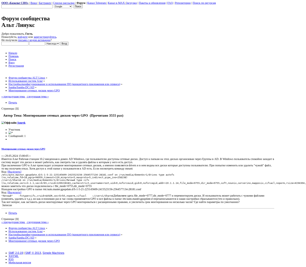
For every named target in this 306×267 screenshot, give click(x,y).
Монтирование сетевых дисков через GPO (23, 149)
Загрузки (131, 2)
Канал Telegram (97, 2)
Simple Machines (53, 252)
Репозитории (183, 2)
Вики (33, 2)
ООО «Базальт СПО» (15, 2)
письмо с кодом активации (34, 40)
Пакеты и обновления (152, 2)
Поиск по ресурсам (204, 2)
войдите (23, 36)
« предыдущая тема (13, 96)
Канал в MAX (117, 2)
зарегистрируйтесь (45, 36)
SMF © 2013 (33, 252)
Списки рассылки (64, 2)
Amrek (21, 122)
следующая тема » (37, 96)
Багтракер (45, 2)
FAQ (170, 2)
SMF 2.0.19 (15, 252)
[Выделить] (14, 171)
